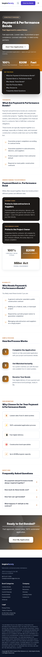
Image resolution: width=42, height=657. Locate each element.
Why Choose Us (11, 88)
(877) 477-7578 (6, 576)
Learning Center (27, 594)
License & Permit (7, 589)
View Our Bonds (28, 3)
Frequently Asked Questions (16, 91)
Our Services (26, 587)
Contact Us (26, 597)
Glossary (25, 592)
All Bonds (4, 599)
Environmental (6, 594)
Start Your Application (14, 47)
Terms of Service (7, 610)
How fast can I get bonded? (15, 497)
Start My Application (21, 540)
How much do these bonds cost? (17, 490)
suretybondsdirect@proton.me (11, 578)
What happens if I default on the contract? (16, 505)
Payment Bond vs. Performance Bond (19, 78)
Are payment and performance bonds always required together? (19, 482)
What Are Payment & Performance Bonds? (20, 75)
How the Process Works (14, 85)
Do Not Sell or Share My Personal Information (9, 613)
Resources (26, 589)
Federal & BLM (6, 597)
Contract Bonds (6, 587)
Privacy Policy (6, 608)
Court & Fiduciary (7, 592)
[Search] (18, 3)
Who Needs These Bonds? (15, 81)
